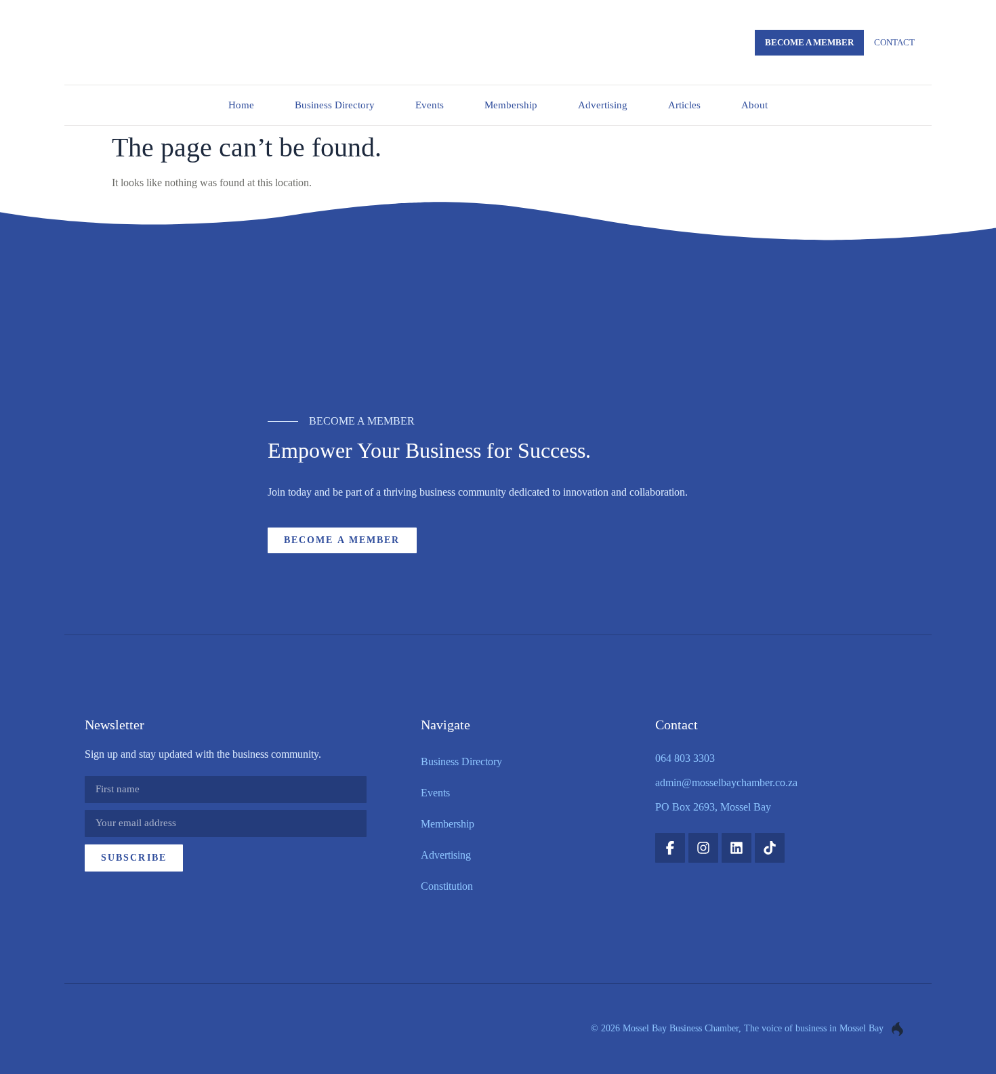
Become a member (809, 42)
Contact (894, 42)
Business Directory (335, 105)
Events (429, 105)
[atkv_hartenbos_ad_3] (498, 326)
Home (241, 105)
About (754, 105)
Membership (510, 105)
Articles (684, 105)
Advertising (602, 105)
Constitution (447, 886)
